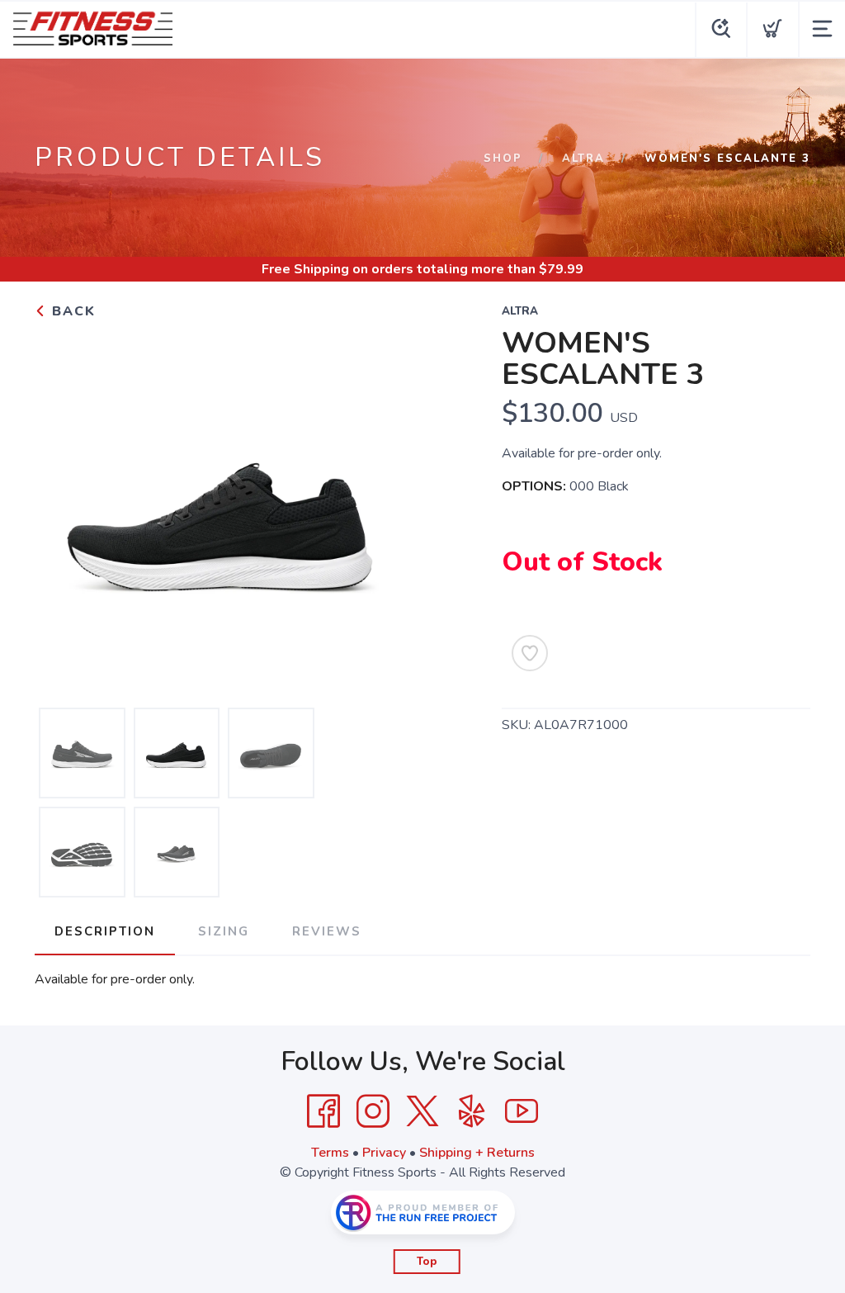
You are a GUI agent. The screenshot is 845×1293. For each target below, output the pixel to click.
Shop (503, 158)
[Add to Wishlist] (530, 653)
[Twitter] (422, 1111)
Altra (583, 158)
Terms (330, 1153)
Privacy (384, 1153)
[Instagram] (373, 1111)
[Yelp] (472, 1111)
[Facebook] (323, 1111)
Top (427, 1261)
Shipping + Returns (477, 1153)
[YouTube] (521, 1111)
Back (71, 311)
